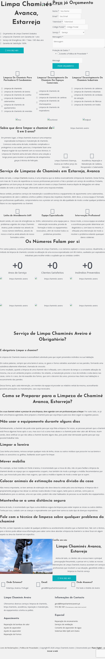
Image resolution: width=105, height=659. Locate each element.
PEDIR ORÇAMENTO (66, 66)
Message (56, 60)
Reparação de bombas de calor (16, 624)
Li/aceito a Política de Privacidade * (73, 53)
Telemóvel (57, 21)
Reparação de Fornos (12, 634)
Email (55, 16)
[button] (4, 119)
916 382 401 (70, 607)
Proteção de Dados (61, 50)
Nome (55, 11)
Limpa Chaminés (21, 178)
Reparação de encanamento (66, 621)
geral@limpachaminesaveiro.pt (67, 603)
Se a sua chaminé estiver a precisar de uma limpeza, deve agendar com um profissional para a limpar (42, 411)
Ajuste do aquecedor (12, 628)
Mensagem (57, 37)
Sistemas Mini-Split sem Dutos (67, 631)
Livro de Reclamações (9, 648)
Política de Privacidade (29, 648)
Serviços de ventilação (64, 624)
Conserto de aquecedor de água (68, 628)
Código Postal (58, 27)
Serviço (56, 32)
